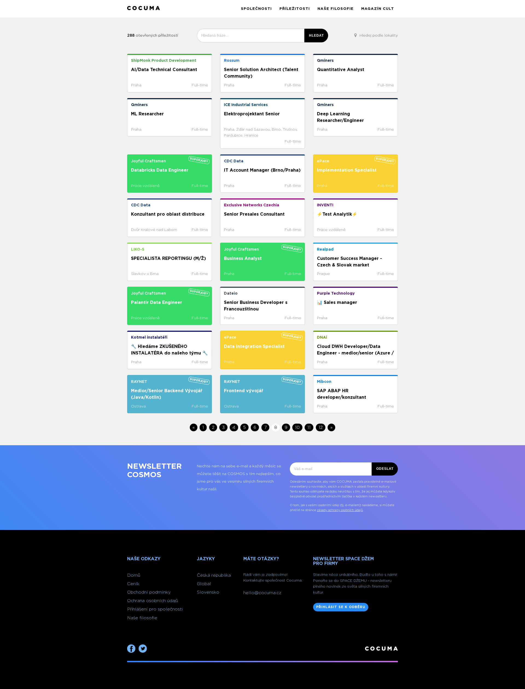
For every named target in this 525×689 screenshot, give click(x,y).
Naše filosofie (335, 9)
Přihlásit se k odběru (340, 607)
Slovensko (208, 592)
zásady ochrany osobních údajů (340, 510)
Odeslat (384, 469)
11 (309, 427)
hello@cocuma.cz (262, 593)
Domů (133, 575)
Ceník (133, 584)
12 (321, 427)
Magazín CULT (377, 9)
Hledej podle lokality (378, 35)
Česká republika (214, 575)
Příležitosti (294, 9)
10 (297, 427)
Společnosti (256, 9)
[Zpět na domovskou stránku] (143, 8)
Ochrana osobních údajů (152, 601)
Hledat (316, 35)
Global (204, 584)
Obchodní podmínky (149, 592)
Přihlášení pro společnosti (155, 609)
